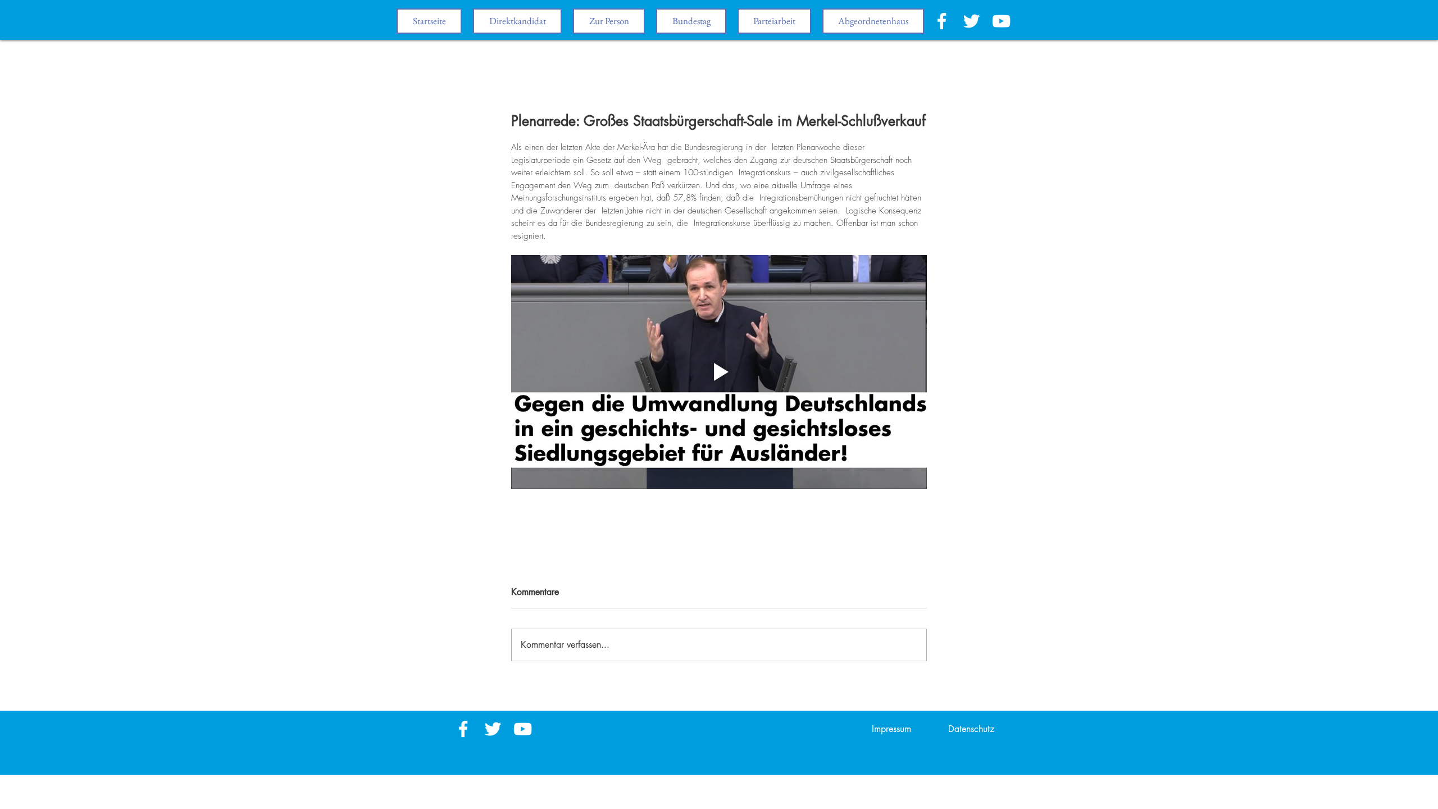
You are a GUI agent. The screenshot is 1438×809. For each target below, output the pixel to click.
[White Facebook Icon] (942, 21)
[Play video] (719, 372)
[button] (691, 21)
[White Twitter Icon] (971, 21)
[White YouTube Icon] (1001, 21)
